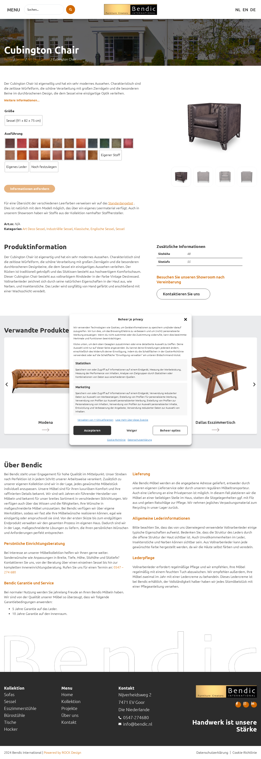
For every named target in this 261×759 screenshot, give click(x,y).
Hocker (11, 729)
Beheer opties (170, 430)
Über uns (70, 715)
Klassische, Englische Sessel (94, 229)
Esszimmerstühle (20, 708)
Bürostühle (14, 715)
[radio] (23, 120)
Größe (9, 111)
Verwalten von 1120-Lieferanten (95, 419)
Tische (10, 722)
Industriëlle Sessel (59, 229)
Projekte (69, 708)
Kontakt (68, 722)
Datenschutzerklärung (140, 439)
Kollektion (71, 701)
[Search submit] (70, 9)
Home (8, 59)
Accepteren (92, 430)
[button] (186, 319)
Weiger (132, 430)
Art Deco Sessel (39, 59)
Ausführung (13, 133)
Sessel (20, 59)
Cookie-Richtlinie (116, 439)
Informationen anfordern (29, 189)
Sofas (9, 694)
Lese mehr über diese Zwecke (131, 419)
